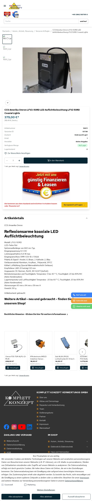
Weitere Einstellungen (46, 490)
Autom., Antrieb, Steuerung (22, 31)
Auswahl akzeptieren (76, 496)
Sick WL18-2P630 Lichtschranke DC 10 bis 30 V (65, 357)
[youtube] (21, 427)
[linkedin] (29, 427)
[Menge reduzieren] (7, 160)
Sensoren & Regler (43, 31)
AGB (7, 452)
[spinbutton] (13, 160)
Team (40, 409)
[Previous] (7, 37)
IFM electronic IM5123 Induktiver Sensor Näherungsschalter (38, 357)
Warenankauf (43, 428)
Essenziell (9, 484)
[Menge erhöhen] (19, 160)
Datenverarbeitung (13, 448)
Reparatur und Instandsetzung (50, 405)
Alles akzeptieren (16, 496)
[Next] (7, 102)
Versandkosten (24, 166)
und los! (83, 21)
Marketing (31, 484)
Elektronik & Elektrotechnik (60, 446)
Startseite (6, 31)
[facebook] (6, 427)
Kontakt (41, 420)
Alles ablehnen (46, 496)
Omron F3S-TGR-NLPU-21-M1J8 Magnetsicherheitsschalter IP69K (15, 357)
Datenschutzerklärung (74, 480)
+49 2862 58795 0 (80, 14)
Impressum (84, 477)
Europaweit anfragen (74, 205)
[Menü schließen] (4, 5)
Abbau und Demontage (48, 401)
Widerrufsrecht (11, 441)
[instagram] (14, 427)
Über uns (42, 397)
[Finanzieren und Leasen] (7, 14)
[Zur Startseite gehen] (17, 6)
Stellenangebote (45, 412)
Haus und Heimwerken (58, 452)
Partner (41, 416)
